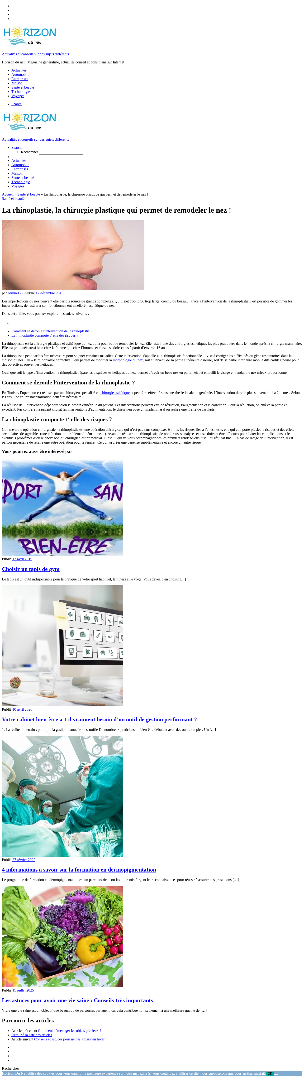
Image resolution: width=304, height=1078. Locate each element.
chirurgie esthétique (115, 393)
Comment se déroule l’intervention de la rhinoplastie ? (51, 331)
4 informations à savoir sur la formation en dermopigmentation (79, 870)
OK (270, 1073)
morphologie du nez (128, 360)
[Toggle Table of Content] (5, 323)
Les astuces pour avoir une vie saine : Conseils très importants (77, 1000)
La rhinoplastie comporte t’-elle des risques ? (44, 335)
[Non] (276, 1074)
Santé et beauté (28, 194)
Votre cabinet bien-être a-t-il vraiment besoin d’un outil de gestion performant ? (99, 719)
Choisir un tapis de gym (31, 569)
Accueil (8, 194)
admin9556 (16, 293)
